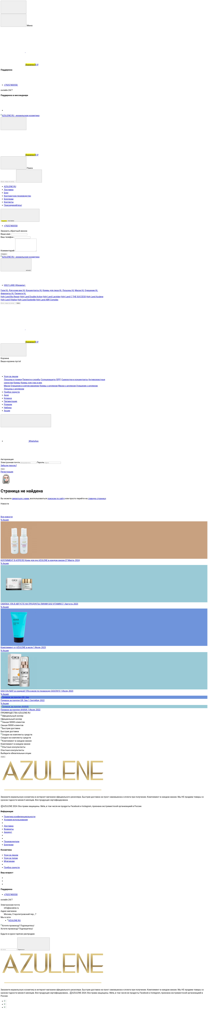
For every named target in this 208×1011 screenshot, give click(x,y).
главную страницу (97, 498)
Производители (11, 841)
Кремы (16, 382)
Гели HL (4, 290)
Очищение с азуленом (87, 386)
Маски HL (79, 290)
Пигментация (10, 401)
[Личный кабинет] (13, 142)
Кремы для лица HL (52, 290)
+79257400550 (11, 85)
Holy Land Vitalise (9, 299)
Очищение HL (91, 290)
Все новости (7, 517)
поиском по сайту (56, 498)
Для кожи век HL (17, 290)
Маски (7, 386)
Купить (3, 756)
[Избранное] (38, 329)
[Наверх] (13, 456)
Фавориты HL (7, 293)
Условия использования (16, 819)
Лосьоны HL (68, 290)
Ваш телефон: (7, 237)
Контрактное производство (17, 196)
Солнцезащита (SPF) (51, 379)
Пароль (40, 462)
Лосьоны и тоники (13, 379)
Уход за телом (11, 858)
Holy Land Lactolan (51, 296)
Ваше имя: (6, 234)
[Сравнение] (13, 329)
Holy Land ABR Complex (47, 299)
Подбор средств (12, 392)
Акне (6, 395)
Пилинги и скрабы (31, 379)
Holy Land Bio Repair (10, 296)
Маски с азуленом (67, 386)
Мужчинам (9, 861)
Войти (2, 469)
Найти (18, 303)
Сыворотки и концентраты (75, 379)
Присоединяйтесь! (13, 205)
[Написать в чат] (26, 420)
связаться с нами (20, 498)
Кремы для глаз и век (31, 382)
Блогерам (8, 199)
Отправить (3, 254)
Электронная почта (10, 462)
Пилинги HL (20, 293)
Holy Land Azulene (94, 296)
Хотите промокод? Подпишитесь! (17, 928)
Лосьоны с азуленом (14, 389)
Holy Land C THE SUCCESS (73, 296)
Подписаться (21, 949)
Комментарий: (8, 250)
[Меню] (13, 7)
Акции (7, 410)
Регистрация (7, 472)
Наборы (8, 407)
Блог (6, 192)
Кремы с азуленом (49, 386)
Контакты (9, 202)
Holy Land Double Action (31, 296)
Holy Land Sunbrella (26, 299)
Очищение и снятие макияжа (25, 386)
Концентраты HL (34, 290)
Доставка (8, 189)
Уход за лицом (11, 376)
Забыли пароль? (9, 465)
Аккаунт (8, 832)
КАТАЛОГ (28, 270)
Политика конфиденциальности (19, 816)
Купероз (8, 398)
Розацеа (8, 404)
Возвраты (9, 829)
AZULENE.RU (10, 186)
